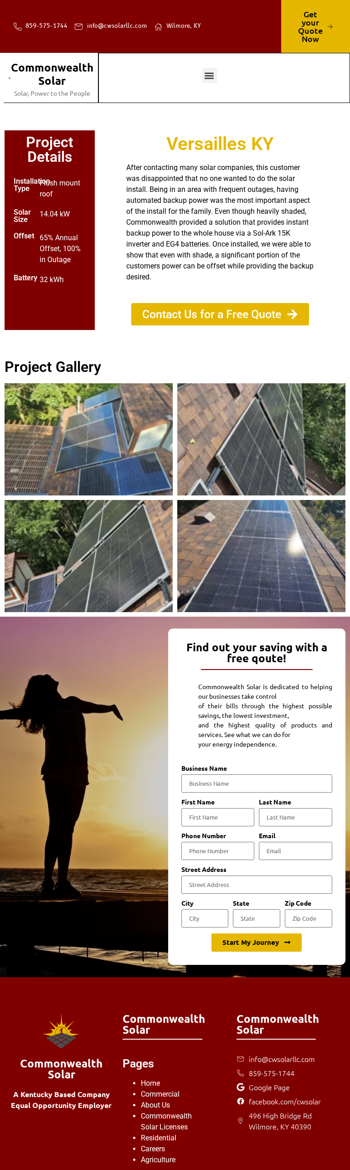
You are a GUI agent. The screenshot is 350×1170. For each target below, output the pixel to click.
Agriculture (158, 1159)
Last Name (275, 802)
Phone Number (203, 836)
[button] (209, 75)
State (241, 903)
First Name (198, 802)
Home (150, 1083)
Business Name (204, 768)
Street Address (203, 869)
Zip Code (298, 903)
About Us (155, 1105)
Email (267, 836)
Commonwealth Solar (52, 74)
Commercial (160, 1094)
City (187, 903)
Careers (153, 1148)
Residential (158, 1138)
